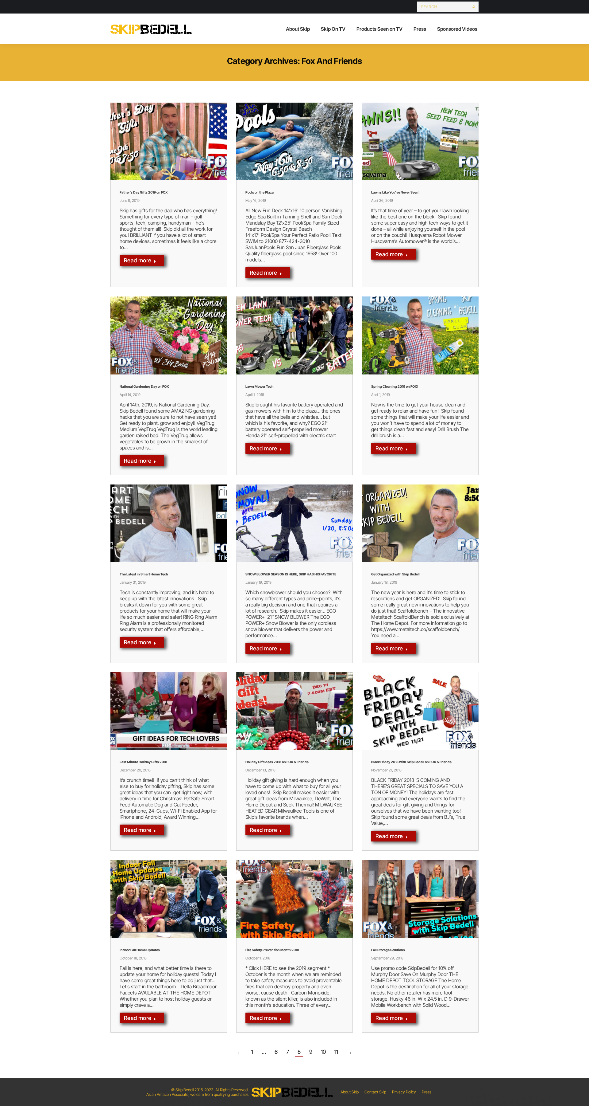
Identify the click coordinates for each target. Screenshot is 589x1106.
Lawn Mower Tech (259, 386)
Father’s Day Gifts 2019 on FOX (144, 192)
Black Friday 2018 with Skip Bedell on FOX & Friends (411, 762)
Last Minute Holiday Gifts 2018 (143, 762)
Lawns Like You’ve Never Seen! (395, 192)
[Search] (473, 7)
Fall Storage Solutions (388, 950)
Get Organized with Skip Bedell (395, 574)
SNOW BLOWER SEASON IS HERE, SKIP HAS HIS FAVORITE (290, 574)
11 (336, 1052)
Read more (138, 260)
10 (323, 1052)
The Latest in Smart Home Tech (144, 574)
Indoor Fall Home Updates (140, 950)
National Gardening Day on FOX (144, 386)
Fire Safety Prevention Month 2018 (272, 950)
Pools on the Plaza (259, 192)
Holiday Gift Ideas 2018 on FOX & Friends (277, 762)
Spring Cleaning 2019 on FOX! (394, 386)
